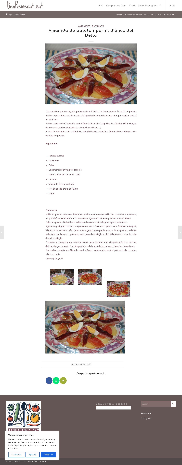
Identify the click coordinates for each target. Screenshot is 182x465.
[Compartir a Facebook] (49, 380)
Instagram (146, 419)
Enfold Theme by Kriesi (37, 461)
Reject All (32, 455)
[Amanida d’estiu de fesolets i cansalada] (2, 232)
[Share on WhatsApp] (56, 380)
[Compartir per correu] (63, 380)
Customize (16, 455)
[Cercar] (160, 5)
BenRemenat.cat (22, 461)
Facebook (146, 414)
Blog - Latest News (15, 14)
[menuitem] (101, 5)
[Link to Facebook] (170, 5)
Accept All (48, 455)
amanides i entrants (91, 26)
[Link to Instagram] (174, 5)
